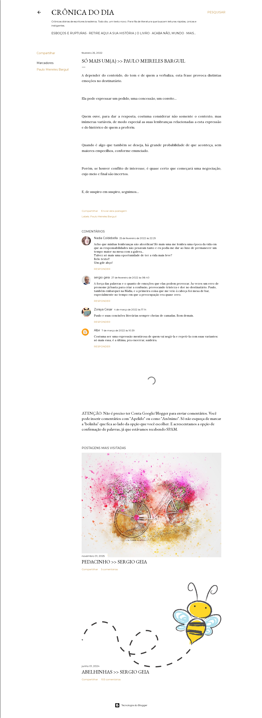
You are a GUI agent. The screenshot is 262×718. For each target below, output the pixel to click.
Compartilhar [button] (46, 53)
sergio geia (102, 277)
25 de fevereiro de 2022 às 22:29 (137, 238)
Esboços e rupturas (69, 33)
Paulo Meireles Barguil (53, 69)
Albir (97, 330)
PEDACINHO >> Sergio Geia (114, 561)
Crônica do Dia (82, 12)
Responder (102, 268)
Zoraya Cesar (103, 309)
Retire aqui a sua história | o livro (119, 33)
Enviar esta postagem (114, 210)
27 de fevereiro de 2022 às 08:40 (130, 277)
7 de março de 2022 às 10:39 (118, 330)
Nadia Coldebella (106, 238)
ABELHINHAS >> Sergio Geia (115, 672)
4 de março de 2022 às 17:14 (130, 309)
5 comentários (109, 569)
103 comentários (111, 679)
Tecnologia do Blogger (134, 705)
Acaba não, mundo (168, 33)
